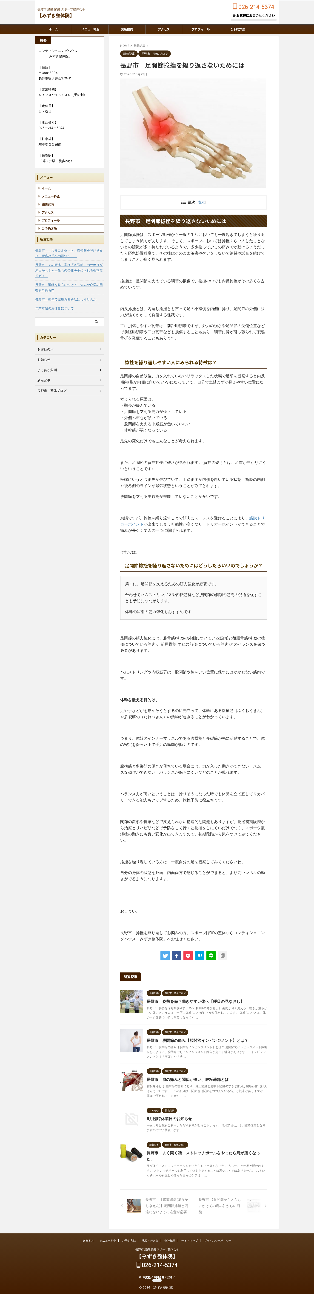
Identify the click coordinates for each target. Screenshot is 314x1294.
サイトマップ (189, 1240)
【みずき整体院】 (55, 15)
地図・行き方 (150, 1240)
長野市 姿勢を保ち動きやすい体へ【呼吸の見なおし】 (195, 1001)
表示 (201, 202)
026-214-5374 (255, 7)
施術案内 (127, 29)
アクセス (164, 29)
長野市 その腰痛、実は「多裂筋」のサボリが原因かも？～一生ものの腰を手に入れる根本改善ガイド (69, 270)
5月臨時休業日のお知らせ (169, 1118)
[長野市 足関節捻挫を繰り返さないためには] (199, 955)
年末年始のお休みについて (54, 308)
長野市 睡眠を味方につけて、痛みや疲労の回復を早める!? (69, 287)
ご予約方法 (237, 29)
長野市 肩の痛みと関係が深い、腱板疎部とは (188, 1079)
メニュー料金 (90, 29)
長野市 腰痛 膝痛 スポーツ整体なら (157, 1249)
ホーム (53, 29)
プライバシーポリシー (217, 1240)
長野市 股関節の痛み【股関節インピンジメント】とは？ (197, 1040)
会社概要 (169, 1240)
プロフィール (201, 29)
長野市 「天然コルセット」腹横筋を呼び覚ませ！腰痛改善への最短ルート (69, 253)
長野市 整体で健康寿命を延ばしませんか (65, 299)
